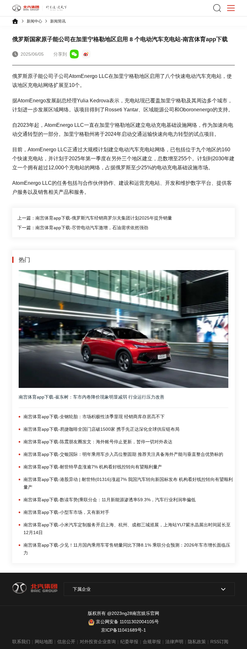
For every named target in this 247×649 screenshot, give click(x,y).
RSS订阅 (219, 641)
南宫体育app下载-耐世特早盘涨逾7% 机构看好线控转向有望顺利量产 (92, 466)
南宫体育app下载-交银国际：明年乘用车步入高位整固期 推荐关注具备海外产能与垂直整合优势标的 (123, 454)
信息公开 (66, 641)
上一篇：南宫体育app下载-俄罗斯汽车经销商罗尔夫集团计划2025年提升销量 (94, 218)
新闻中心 (34, 21)
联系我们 (21, 641)
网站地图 (44, 641)
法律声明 (174, 641)
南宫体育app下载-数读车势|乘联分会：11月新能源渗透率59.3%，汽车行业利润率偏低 (109, 499)
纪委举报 (129, 641)
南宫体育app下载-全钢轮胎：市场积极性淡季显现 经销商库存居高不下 (94, 416)
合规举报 (152, 641)
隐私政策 (197, 641)
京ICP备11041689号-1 (123, 630)
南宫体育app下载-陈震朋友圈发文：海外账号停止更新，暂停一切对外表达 (97, 441)
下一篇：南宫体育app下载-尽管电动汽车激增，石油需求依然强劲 (82, 227)
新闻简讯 (58, 21)
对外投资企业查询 (98, 641)
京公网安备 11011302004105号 (127, 621)
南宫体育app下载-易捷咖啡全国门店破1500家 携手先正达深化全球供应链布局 (101, 429)
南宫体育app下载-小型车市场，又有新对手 (66, 512)
